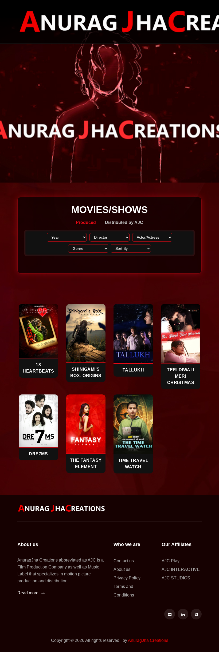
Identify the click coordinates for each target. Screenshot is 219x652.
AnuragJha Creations (148, 640)
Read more (28, 593)
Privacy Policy (127, 578)
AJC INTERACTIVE (181, 569)
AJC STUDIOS (176, 578)
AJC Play (170, 561)
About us (122, 569)
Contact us (124, 561)
